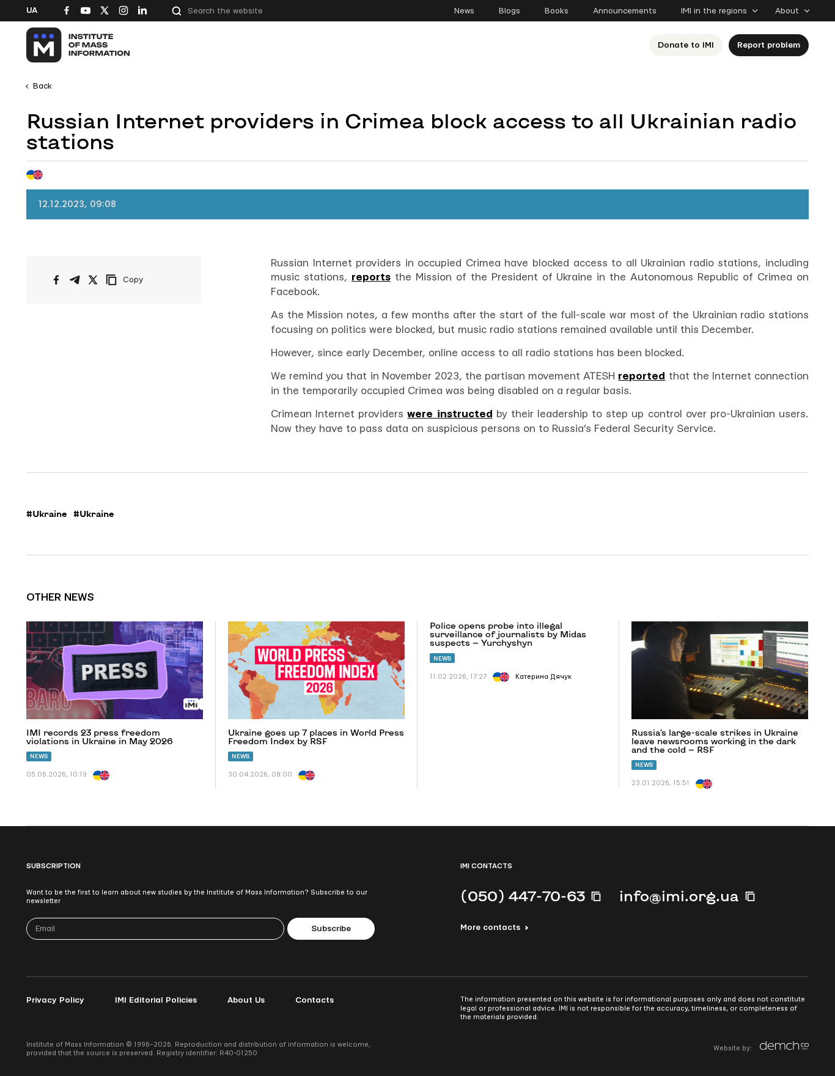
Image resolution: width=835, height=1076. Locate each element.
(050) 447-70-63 (522, 895)
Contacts (314, 1000)
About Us (246, 1000)
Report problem (768, 45)
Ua (31, 10)
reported (641, 376)
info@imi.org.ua (679, 895)
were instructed (449, 414)
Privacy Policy (55, 1000)
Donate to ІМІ (686, 45)
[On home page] (78, 45)
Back (42, 86)
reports (371, 277)
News (464, 11)
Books (556, 11)
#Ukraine (46, 514)
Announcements (625, 11)
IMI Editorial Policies (156, 1000)
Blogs (509, 11)
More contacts (490, 927)
